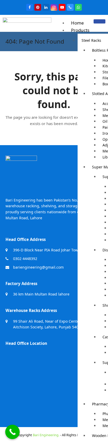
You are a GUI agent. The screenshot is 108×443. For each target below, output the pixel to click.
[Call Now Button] (12, 432)
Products (80, 30)
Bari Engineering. (46, 435)
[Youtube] (62, 7)
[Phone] (70, 7)
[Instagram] (54, 7)
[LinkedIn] (45, 7)
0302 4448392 (25, 258)
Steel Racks (91, 40)
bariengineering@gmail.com (38, 267)
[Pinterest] (37, 7)
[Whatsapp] (78, 7)
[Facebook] (29, 7)
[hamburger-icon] (99, 21)
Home (77, 23)
